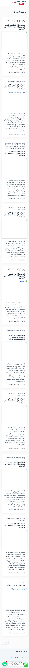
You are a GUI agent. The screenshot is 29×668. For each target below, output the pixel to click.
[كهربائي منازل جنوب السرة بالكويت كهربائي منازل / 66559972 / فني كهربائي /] (14, 351)
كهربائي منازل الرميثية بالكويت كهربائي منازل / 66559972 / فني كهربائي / (14, 86)
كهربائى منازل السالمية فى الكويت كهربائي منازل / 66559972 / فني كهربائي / (14, 27)
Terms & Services (8, 663)
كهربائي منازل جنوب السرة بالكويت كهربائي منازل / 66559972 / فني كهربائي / (16, 337)
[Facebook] (26, 651)
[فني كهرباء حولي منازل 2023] (14, 597)
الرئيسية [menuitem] (22, 657)
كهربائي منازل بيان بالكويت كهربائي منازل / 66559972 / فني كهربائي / (14, 276)
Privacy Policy (9, 665)
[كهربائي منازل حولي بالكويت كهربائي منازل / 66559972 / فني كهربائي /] (14, 539)
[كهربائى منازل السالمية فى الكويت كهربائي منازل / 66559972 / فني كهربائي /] (14, 41)
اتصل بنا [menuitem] (7, 657)
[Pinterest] (19, 651)
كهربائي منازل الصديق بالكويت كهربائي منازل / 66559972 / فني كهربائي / (14, 214)
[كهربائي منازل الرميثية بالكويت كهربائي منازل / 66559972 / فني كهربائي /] (14, 101)
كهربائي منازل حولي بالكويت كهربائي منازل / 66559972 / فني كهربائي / (14, 525)
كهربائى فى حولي (12, 21)
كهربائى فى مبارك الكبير (20, 148)
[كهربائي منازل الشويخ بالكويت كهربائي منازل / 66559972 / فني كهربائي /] (14, 167)
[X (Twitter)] (24, 651)
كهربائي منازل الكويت (20, 20)
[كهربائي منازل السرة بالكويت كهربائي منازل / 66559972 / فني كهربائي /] (14, 478)
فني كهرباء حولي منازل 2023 (16, 585)
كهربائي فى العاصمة (10, 148)
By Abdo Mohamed (22, 664)
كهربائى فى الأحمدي (14, 144)
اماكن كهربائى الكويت (11, 143)
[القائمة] (3, 3)
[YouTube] (17, 651)
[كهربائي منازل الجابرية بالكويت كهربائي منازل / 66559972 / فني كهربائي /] (14, 415)
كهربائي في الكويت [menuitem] (14, 657)
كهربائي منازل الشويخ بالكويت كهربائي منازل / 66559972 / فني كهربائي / (14, 153)
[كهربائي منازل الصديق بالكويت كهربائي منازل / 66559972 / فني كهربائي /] (14, 229)
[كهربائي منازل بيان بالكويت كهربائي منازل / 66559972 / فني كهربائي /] (14, 290)
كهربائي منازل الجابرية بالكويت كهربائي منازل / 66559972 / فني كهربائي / (14, 400)
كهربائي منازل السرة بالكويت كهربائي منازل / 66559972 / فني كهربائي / (14, 464)
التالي (6, 642)
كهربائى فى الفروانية (17, 146)
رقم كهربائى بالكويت (11, 20)
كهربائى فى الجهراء (21, 21)
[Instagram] (21, 651)
